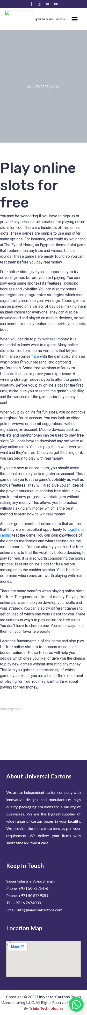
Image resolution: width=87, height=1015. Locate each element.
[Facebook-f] (31, 4)
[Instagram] (39, 4)
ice (36, 356)
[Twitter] (47, 4)
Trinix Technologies (46, 1008)
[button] (75, 19)
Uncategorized (11, 709)
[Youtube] (56, 4)
